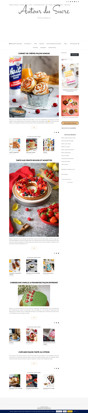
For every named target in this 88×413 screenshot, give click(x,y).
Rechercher (64, 52)
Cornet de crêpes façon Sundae (34, 53)
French (65, 59)
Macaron (41, 43)
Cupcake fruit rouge (48, 388)
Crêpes (45, 152)
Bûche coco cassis (65, 146)
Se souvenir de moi (66, 179)
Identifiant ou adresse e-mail (68, 169)
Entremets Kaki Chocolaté (67, 140)
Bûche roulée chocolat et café (68, 137)
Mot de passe (64, 174)
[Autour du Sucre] (44, 11)
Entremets (27, 43)
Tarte (35, 43)
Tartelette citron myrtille (33, 273)
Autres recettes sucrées (54, 43)
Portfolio (35, 47)
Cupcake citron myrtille (15, 388)
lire (34, 127)
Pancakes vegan (30, 152)
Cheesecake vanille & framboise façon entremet (34, 283)
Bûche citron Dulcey (66, 143)
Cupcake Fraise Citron (32, 388)
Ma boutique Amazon (70, 123)
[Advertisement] (44, 32)
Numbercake (29, 342)
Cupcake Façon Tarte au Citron (34, 352)
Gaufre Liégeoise (14, 152)
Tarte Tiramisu (64, 164)
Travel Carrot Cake (65, 161)
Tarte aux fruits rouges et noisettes (34, 160)
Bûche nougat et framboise (67, 149)
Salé (65, 43)
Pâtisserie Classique (16, 43)
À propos (72, 43)
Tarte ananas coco (48, 273)
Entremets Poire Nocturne (67, 158)
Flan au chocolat (65, 155)
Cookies (11, 342)
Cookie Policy (52, 47)
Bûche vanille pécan (66, 152)
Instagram (43, 47)
